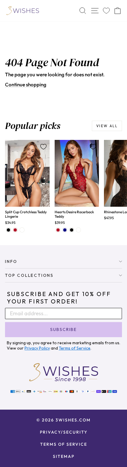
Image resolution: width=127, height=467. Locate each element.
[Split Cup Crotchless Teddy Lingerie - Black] (8, 230)
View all (107, 126)
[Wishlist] (106, 10)
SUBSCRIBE (63, 329)
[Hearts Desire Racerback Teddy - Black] (71, 230)
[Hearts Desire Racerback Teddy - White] (78, 230)
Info (11, 261)
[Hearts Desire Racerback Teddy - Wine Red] (58, 230)
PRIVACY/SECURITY (63, 432)
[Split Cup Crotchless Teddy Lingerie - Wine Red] (15, 230)
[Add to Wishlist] (43, 147)
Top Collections (29, 275)
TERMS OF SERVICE (63, 444)
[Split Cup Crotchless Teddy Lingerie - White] (22, 230)
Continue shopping (25, 84)
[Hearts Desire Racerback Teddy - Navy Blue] (65, 230)
